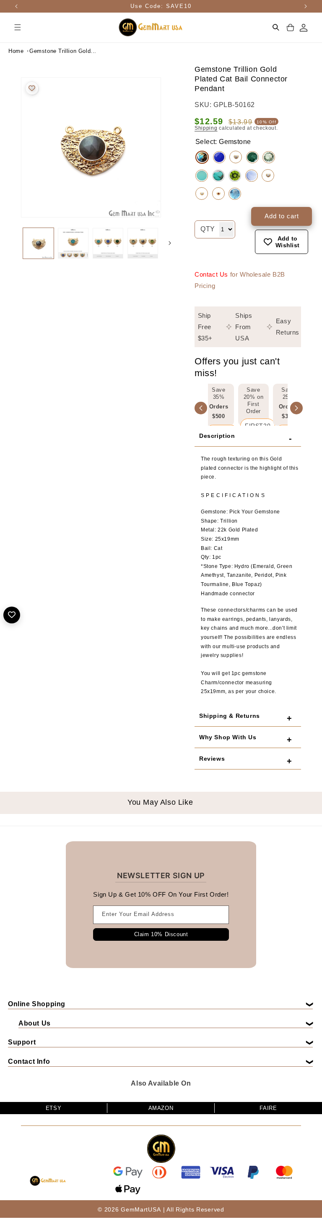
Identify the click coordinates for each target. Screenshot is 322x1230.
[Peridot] (235, 176)
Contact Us (211, 274)
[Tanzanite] (218, 176)
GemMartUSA (141, 1209)
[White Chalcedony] (251, 176)
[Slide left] (12, 243)
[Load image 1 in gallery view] (38, 243)
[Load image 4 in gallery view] (142, 243)
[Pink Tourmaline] (218, 193)
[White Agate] (268, 175)
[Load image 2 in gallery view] (73, 243)
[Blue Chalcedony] (219, 157)
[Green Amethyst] (268, 157)
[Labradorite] (202, 157)
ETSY (53, 1108)
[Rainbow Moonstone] (235, 157)
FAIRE (268, 1108)
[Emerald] (252, 157)
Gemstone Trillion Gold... (50, 51)
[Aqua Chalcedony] (201, 176)
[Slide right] (170, 243)
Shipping (206, 128)
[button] (17, 27)
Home (15, 51)
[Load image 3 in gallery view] (108, 243)
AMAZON (161, 1108)
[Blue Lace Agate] (201, 193)
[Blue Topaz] (235, 194)
